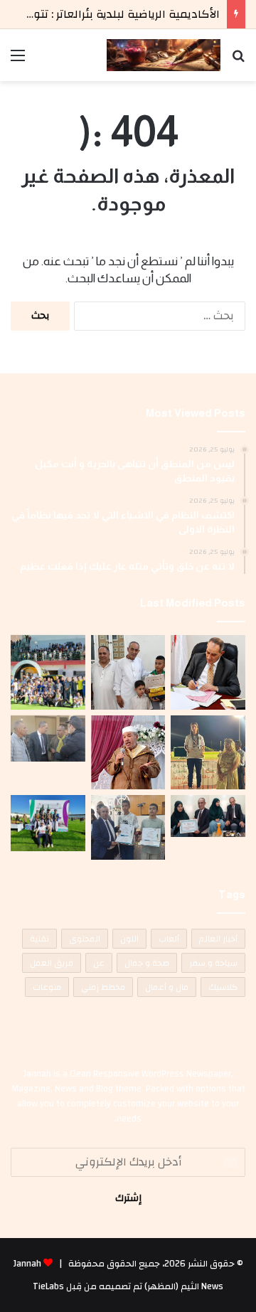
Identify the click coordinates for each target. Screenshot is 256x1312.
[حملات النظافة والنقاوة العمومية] (48, 738)
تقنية (39, 938)
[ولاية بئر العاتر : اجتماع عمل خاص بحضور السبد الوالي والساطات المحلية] (208, 672)
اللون (129, 938)
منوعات (47, 987)
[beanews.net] (163, 55)
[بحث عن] (238, 61)
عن (99, 963)
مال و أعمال (166, 987)
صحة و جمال (146, 963)
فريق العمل (51, 963)
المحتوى (84, 938)
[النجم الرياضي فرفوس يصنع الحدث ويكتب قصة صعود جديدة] (48, 672)
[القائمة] (18, 61)
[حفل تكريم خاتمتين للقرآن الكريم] (128, 752)
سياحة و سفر (213, 963)
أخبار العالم (218, 938)
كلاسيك (223, 987)
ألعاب (169, 938)
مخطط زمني (103, 987)
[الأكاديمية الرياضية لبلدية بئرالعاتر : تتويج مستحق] (208, 752)
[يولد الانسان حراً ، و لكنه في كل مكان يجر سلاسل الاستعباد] (128, 827)
